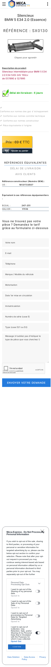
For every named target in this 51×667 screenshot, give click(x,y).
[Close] (43, 532)
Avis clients (25, 174)
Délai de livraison (25, 168)
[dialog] (25, 596)
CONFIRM (17, 647)
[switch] (38, 591)
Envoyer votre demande (26, 382)
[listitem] (25, 583)
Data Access (29, 657)
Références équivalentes (25, 162)
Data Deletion (13, 657)
